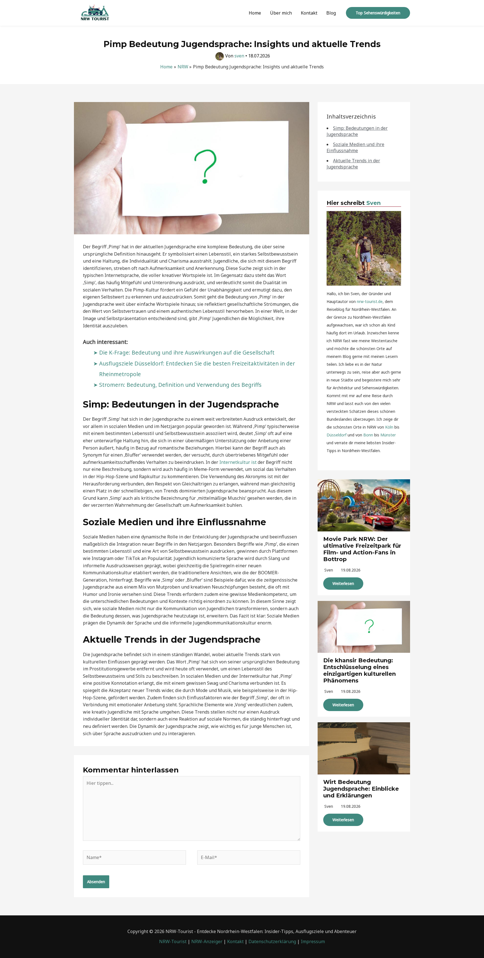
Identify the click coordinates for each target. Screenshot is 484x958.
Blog (331, 13)
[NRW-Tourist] (95, 12)
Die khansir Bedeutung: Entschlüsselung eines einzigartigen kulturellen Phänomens (359, 670)
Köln (389, 427)
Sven (373, 203)
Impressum (313, 941)
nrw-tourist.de (370, 301)
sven (328, 570)
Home (255, 13)
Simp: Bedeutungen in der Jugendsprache (357, 131)
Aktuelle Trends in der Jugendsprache (353, 164)
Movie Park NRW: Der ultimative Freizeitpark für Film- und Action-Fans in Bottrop (362, 549)
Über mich (281, 13)
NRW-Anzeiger (206, 941)
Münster (388, 435)
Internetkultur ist (238, 462)
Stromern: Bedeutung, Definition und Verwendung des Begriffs (180, 384)
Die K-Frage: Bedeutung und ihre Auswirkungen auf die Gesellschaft (186, 352)
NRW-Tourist (173, 941)
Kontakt (309, 13)
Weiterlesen (343, 583)
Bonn (368, 435)
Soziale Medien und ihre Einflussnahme (355, 147)
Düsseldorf (336, 435)
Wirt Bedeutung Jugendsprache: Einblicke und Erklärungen (361, 789)
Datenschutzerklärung (272, 941)
